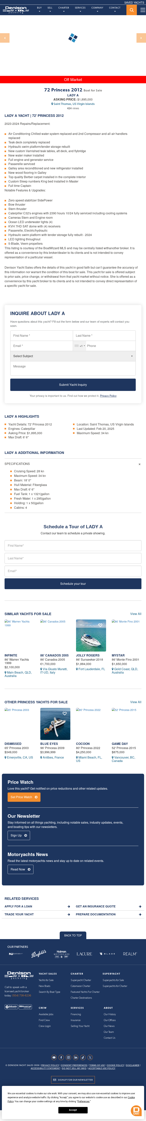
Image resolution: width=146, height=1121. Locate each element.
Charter (63, 7)
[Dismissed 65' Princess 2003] (20, 724)
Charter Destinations (81, 998)
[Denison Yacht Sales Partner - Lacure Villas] (84, 954)
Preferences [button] (84, 1101)
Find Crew (44, 1020)
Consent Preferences (74, 1065)
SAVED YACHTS (134, 2)
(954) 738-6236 (21, 995)
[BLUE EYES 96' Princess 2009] (55, 724)
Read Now (18, 869)
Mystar (118, 655)
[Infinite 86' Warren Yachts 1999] (20, 635)
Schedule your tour (73, 583)
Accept (73, 1110)
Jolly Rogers (88, 655)
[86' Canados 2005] (55, 635)
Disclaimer (132, 1065)
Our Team (109, 1032)
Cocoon (83, 743)
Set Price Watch (22, 797)
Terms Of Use (97, 1065)
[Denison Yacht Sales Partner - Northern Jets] (16, 954)
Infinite (11, 655)
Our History (110, 1014)
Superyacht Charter (81, 980)
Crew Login (45, 1026)
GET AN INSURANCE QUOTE (96, 906)
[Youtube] (55, 1057)
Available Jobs (46, 1014)
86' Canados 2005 (54, 655)
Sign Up (16, 835)
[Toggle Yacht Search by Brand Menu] (131, 10)
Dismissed (13, 743)
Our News (109, 1026)
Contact (115, 7)
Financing (76, 1014)
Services (80, 7)
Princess (46, 115)
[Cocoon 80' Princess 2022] (91, 724)
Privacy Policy (108, 396)
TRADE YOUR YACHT (19, 914)
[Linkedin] (76, 1057)
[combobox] (79, 346)
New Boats (44, 986)
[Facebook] (62, 1057)
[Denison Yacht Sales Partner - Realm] (130, 954)
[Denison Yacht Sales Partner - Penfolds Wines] (38, 954)
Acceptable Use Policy (101, 1068)
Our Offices (110, 1020)
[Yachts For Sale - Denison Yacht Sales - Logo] (14, 10)
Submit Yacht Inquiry (73, 384)
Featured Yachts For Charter (85, 992)
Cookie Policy (115, 1065)
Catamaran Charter (80, 986)
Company (97, 7)
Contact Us (109, 1038)
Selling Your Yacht (80, 1026)
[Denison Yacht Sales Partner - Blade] (107, 954)
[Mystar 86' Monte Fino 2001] (127, 635)
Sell (50, 7)
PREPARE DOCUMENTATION (96, 914)
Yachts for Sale (46, 980)
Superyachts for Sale (113, 980)
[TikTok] (83, 1057)
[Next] (141, 38)
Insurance (76, 1020)
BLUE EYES (49, 743)
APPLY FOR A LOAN (18, 906)
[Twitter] (91, 1057)
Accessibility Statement (45, 1068)
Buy (39, 7)
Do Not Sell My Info (74, 1068)
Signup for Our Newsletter (75, 1080)
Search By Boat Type (49, 992)
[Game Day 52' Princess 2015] (127, 724)
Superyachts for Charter (115, 986)
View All (135, 614)
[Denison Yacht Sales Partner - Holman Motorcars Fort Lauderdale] (61, 954)
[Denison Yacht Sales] (19, 975)
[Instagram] (69, 1057)
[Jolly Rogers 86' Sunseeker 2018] (91, 635)
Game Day (120, 743)
